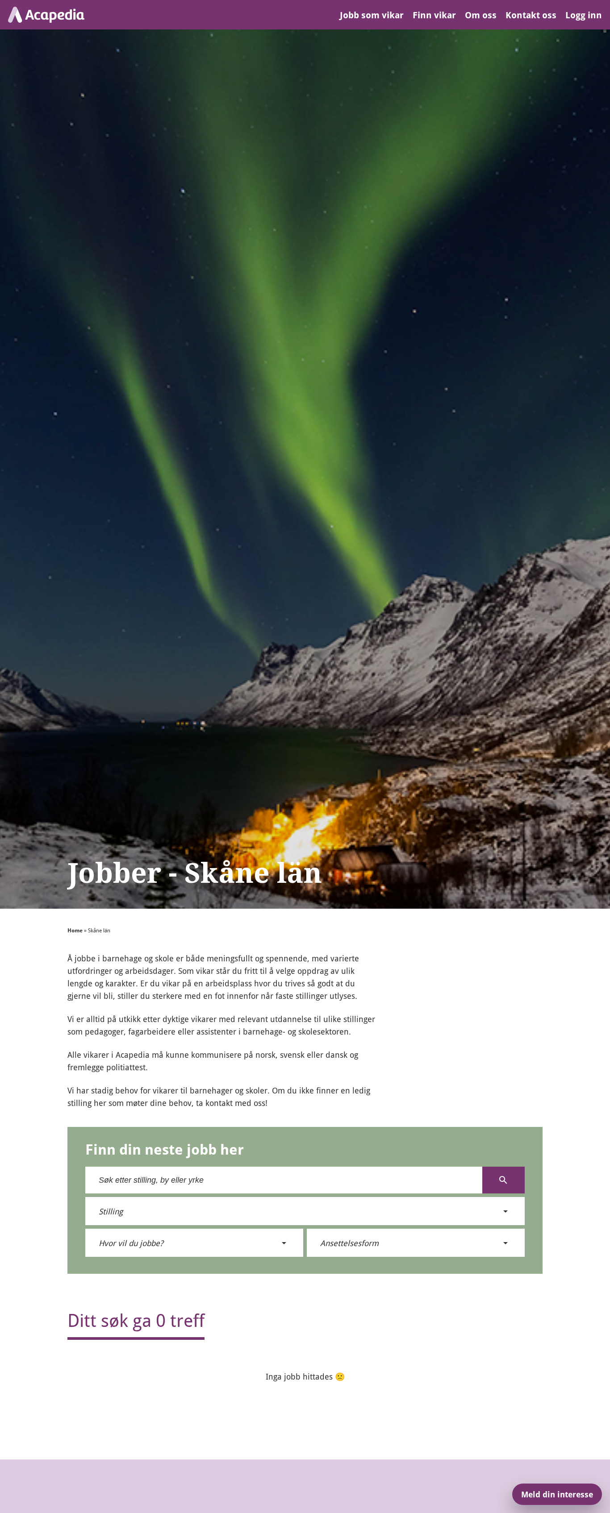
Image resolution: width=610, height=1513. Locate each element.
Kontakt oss (531, 15)
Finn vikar (434, 15)
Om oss (481, 15)
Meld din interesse (557, 1494)
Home (75, 930)
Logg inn (583, 15)
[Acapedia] (46, 15)
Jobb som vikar (372, 15)
